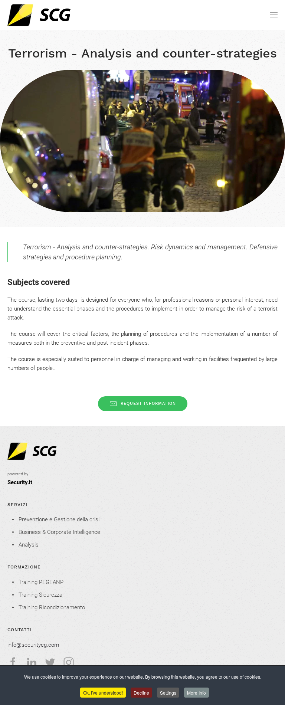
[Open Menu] (274, 15)
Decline (141, 692)
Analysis (29, 544)
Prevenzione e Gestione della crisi (59, 519)
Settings (168, 692)
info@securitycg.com (33, 645)
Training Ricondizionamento (52, 607)
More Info (196, 692)
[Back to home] (55, 15)
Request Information (148, 403)
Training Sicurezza (40, 594)
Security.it (19, 482)
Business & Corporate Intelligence (59, 532)
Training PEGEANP (41, 582)
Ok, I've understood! (103, 692)
